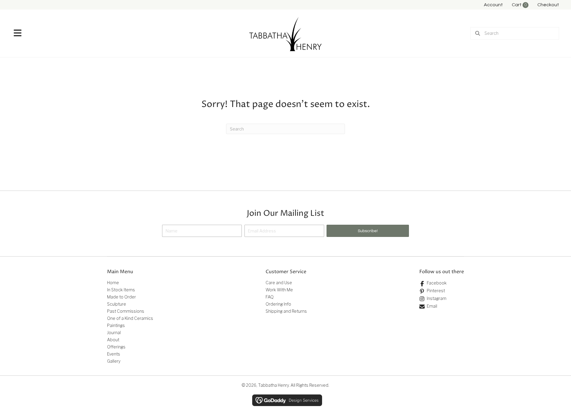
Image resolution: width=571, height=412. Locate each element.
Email (432, 306)
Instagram (436, 298)
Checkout (548, 4)
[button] (368, 231)
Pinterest (436, 290)
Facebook (437, 282)
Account (493, 4)
